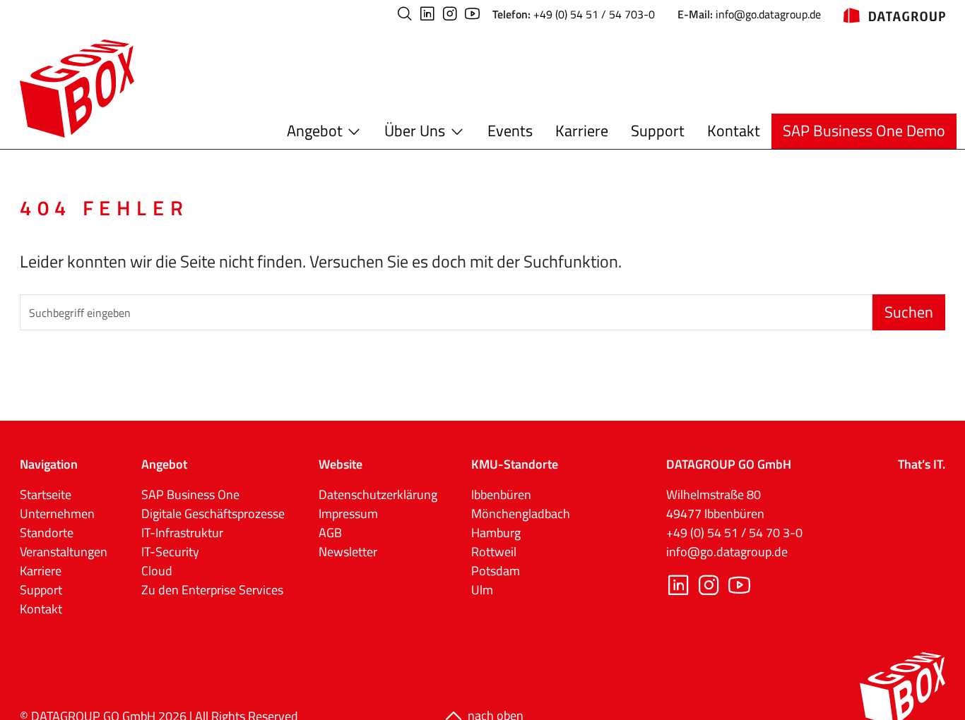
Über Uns (414, 131)
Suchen (908, 312)
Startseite (45, 494)
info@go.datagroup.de (768, 14)
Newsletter (348, 551)
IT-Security (170, 551)
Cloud (156, 570)
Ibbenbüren (501, 494)
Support (658, 131)
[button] (404, 14)
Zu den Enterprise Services (212, 589)
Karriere (581, 131)
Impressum (348, 513)
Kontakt (733, 131)
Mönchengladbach (520, 513)
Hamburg (496, 532)
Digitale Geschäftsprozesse (213, 513)
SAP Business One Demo (864, 131)
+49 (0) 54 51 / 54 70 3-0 (734, 532)
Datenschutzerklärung (378, 494)
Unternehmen (57, 513)
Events (510, 131)
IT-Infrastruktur (182, 532)
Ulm (482, 589)
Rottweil (493, 551)
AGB (330, 532)
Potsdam (495, 570)
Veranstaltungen (63, 551)
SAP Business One (190, 494)
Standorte (46, 532)
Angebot (315, 131)
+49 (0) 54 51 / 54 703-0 (594, 14)
